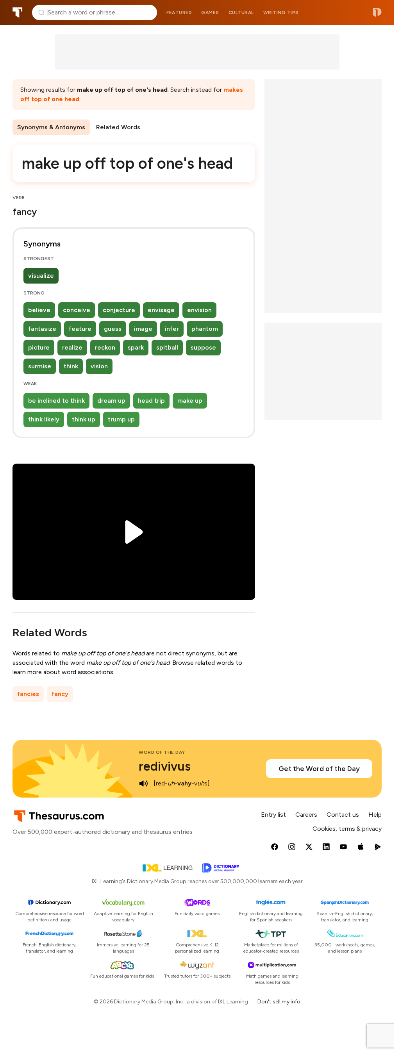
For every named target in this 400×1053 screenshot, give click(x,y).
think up (83, 419)
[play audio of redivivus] (143, 783)
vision (99, 366)
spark (136, 347)
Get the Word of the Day (319, 768)
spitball (167, 347)
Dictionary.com (377, 12)
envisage (161, 310)
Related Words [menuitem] (118, 127)
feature (80, 328)
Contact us (343, 814)
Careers (306, 814)
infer (172, 328)
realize (72, 347)
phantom (204, 328)
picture (39, 347)
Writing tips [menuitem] (281, 12)
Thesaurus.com (17, 12)
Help (375, 814)
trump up (121, 419)
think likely (43, 419)
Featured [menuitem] (179, 12)
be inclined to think (56, 400)
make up (189, 400)
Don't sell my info (278, 1001)
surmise (39, 366)
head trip (151, 400)
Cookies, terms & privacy (347, 828)
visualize (41, 275)
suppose (203, 347)
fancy (60, 694)
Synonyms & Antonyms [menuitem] (51, 127)
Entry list (273, 814)
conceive (76, 310)
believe (39, 310)
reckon (105, 347)
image (143, 328)
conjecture (119, 310)
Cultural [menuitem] (241, 12)
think (71, 366)
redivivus (165, 766)
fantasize (42, 328)
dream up (111, 400)
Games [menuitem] (210, 12)
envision (199, 310)
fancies (28, 694)
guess (112, 328)
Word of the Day (162, 752)
